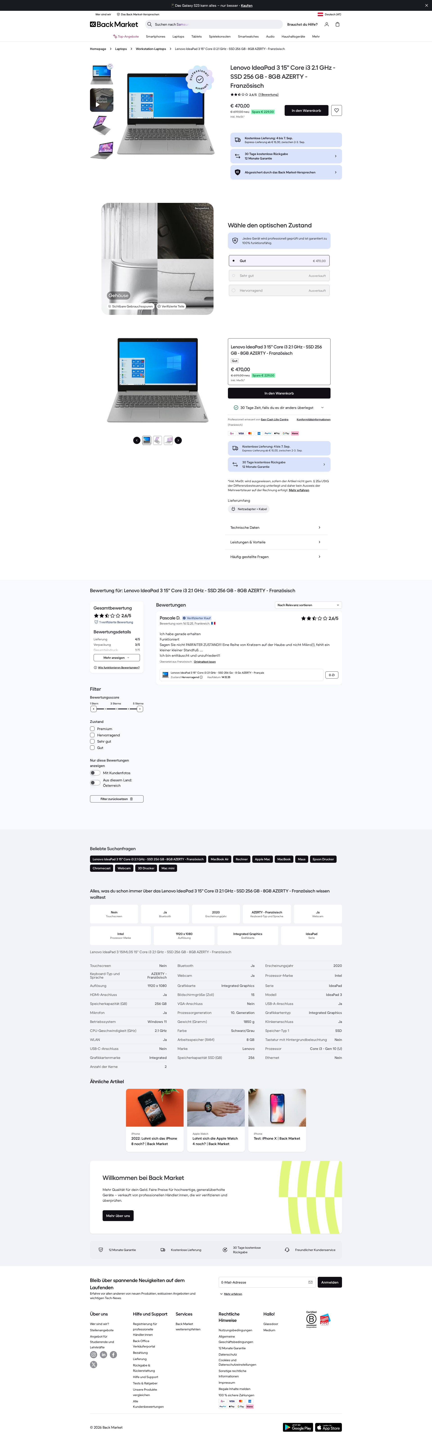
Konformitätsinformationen (314, 419)
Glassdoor (270, 1324)
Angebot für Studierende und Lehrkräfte (102, 1341)
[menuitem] (155, 36)
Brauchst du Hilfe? (302, 24)
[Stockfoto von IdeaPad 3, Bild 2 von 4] (101, 125)
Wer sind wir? (99, 1324)
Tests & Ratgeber (145, 1383)
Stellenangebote (102, 1330)
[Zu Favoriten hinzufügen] (336, 110)
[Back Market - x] (93, 1364)
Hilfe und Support (145, 1377)
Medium (269, 1330)
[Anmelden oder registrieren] (326, 24)
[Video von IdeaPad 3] (101, 100)
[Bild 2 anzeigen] (157, 440)
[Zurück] (136, 440)
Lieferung (140, 1359)
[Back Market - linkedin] (103, 1354)
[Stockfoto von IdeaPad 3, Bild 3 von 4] (101, 150)
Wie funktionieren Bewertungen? (119, 667)
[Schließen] (426, 5)
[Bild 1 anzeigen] (146, 440)
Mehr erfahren (299, 490)
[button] (199, 79)
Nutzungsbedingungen (235, 1330)
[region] (216, 1121)
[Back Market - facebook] (113, 1354)
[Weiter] (178, 440)
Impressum (227, 1383)
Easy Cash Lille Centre (274, 419)
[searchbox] (217, 24)
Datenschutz (228, 1354)
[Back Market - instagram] (93, 1354)
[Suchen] (149, 24)
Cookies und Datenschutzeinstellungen (237, 1362)
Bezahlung (140, 1353)
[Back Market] (114, 24)
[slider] (93, 709)
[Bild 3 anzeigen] (168, 440)
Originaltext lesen (205, 661)
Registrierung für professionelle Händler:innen (145, 1329)
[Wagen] (337, 24)
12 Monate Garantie (232, 1348)
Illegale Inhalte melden (234, 1389)
